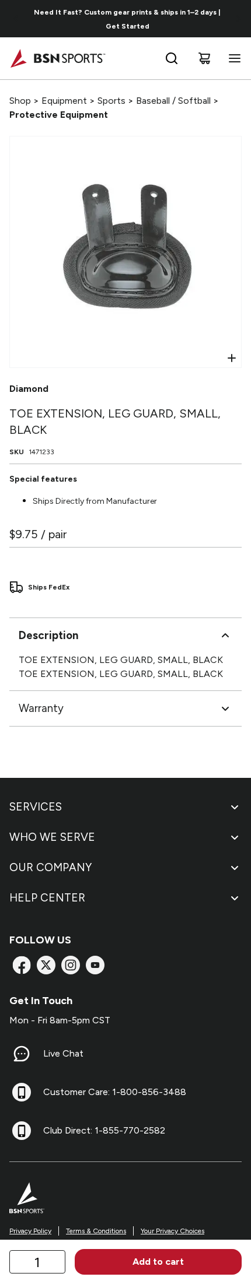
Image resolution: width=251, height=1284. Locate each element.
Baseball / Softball (173, 100)
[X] (46, 965)
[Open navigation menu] (232, 58)
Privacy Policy (30, 1231)
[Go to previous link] (16, 19)
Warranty (41, 708)
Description (48, 635)
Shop (20, 100)
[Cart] (204, 58)
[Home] (57, 58)
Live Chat (63, 1053)
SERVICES (35, 806)
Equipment (64, 100)
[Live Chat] (21, 1053)
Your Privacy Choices (172, 1231)
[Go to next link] (238, 19)
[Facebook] (21, 965)
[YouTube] (95, 965)
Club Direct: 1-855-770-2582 (104, 1130)
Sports (111, 100)
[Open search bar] (172, 58)
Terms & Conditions (96, 1231)
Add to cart (158, 1261)
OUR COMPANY (50, 867)
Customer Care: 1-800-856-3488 (114, 1091)
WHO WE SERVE (52, 837)
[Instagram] (70, 965)
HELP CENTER (47, 897)
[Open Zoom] (232, 358)
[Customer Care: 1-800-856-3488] (21, 1092)
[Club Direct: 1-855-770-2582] (21, 1130)
